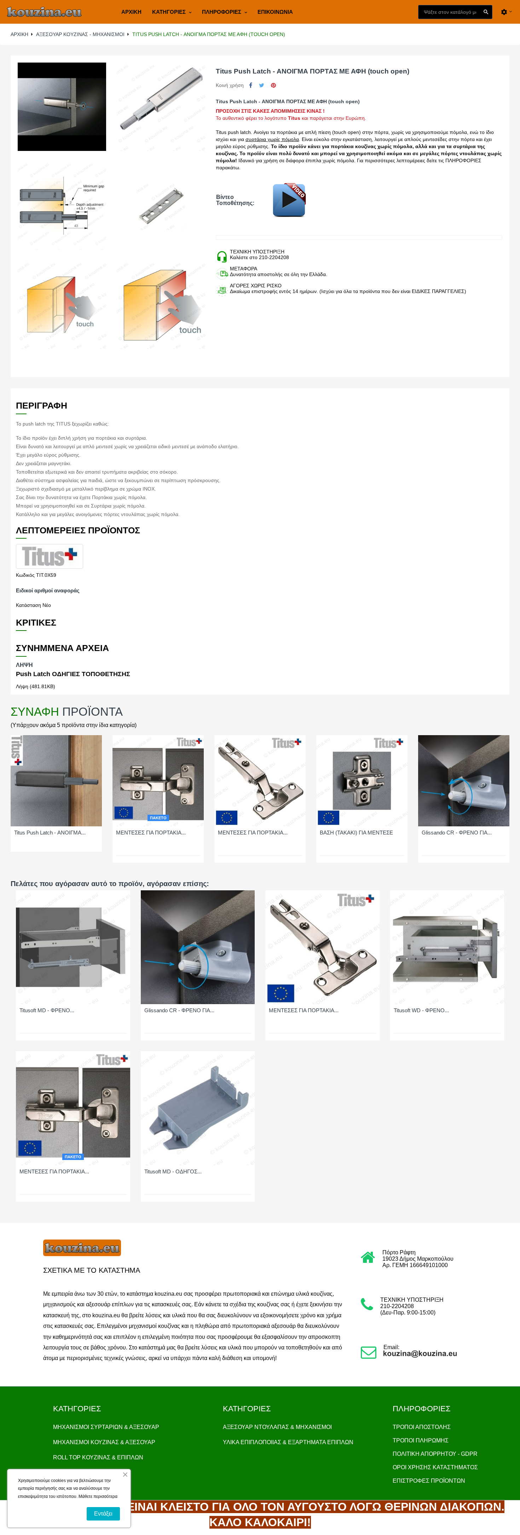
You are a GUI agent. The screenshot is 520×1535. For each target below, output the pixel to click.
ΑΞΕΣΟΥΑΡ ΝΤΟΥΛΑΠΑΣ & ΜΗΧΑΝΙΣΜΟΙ (277, 1427)
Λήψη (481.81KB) (35, 686)
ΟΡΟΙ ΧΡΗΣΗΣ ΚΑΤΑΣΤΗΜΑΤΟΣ (435, 1467)
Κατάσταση (28, 605)
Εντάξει (103, 1514)
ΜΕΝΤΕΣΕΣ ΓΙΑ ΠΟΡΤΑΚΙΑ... (151, 833)
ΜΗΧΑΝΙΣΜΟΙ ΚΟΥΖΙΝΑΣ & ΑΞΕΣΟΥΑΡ (104, 1442)
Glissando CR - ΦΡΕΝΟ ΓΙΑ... (457, 833)
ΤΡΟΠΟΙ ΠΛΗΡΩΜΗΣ (421, 1440)
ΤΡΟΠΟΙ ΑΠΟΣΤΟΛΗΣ (422, 1427)
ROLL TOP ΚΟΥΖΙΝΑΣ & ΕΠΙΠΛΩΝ (98, 1457)
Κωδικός (25, 575)
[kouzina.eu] (44, 12)
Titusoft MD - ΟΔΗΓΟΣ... (173, 1171)
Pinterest (273, 85)
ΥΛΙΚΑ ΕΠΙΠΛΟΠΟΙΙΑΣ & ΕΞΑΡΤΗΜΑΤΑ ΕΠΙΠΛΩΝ (288, 1442)
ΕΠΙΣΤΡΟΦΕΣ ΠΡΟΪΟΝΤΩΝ (429, 1481)
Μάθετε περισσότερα (98, 1496)
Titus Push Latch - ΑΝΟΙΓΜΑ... (50, 833)
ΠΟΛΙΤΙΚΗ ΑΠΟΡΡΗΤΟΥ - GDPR (435, 1454)
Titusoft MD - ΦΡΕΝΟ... (46, 1010)
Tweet (261, 85)
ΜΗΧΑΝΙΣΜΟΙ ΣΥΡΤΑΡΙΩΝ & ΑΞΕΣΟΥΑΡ (106, 1427)
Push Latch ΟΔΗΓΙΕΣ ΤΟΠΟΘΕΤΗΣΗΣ (73, 674)
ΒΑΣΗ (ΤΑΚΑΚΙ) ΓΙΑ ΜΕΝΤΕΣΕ (356, 833)
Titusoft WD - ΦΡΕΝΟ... (421, 1010)
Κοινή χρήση (250, 85)
